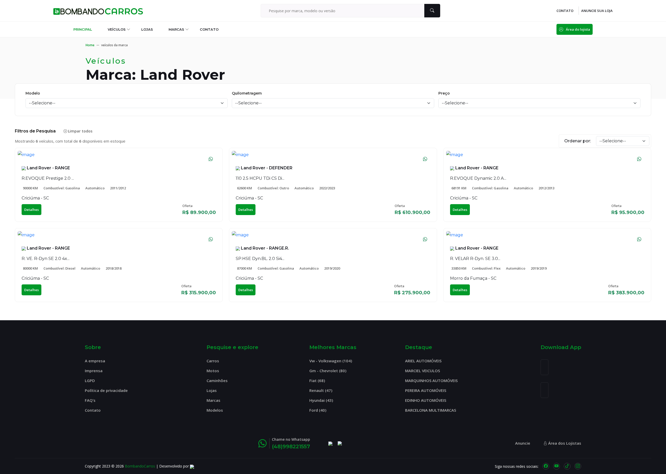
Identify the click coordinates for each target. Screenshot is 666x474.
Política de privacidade (106, 390)
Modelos (215, 410)
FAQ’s (90, 400)
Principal (82, 29)
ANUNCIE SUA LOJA (597, 10)
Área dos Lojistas (564, 443)
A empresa (95, 360)
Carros (213, 360)
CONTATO (564, 10)
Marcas (176, 29)
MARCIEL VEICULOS (422, 370)
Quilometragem (247, 93)
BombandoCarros (140, 466)
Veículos (117, 29)
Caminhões (217, 380)
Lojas (147, 29)
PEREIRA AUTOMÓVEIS (425, 390)
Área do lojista (578, 29)
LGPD (90, 380)
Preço (444, 93)
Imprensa (94, 370)
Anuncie (522, 443)
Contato (209, 29)
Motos (213, 370)
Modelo (32, 93)
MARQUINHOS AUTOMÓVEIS (431, 380)
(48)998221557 (291, 446)
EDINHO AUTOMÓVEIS (425, 400)
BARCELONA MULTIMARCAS (430, 410)
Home (90, 45)
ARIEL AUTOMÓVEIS (423, 360)
